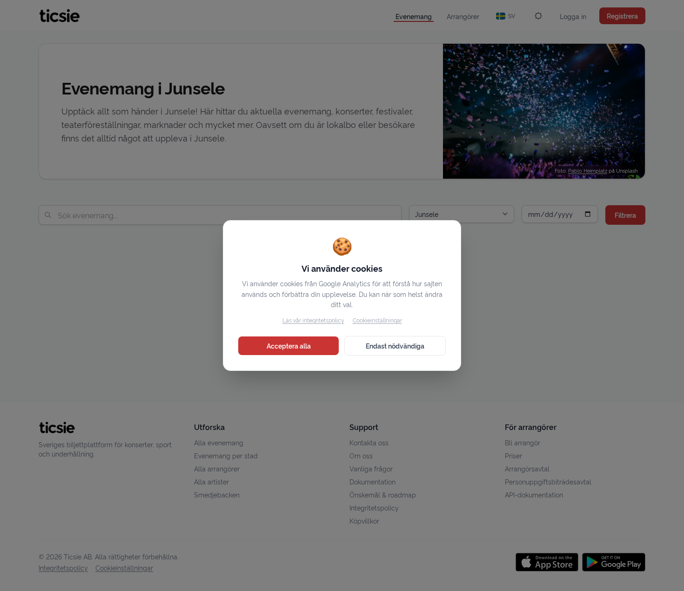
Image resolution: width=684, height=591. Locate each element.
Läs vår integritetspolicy (313, 320)
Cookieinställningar (377, 320)
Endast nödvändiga (395, 345)
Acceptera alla (289, 345)
